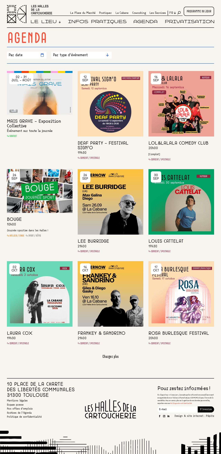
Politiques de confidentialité (181, 403)
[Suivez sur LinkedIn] (168, 416)
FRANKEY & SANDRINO (101, 333)
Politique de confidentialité (24, 417)
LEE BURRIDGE (93, 241)
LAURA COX (19, 333)
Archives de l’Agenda (19, 413)
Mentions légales (17, 401)
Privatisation (190, 22)
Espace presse (15, 405)
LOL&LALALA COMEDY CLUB (178, 143)
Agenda (145, 22)
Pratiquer (105, 13)
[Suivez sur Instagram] (164, 416)
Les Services (158, 13)
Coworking (139, 13)
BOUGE (14, 219)
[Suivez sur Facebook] (159, 416)
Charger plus (110, 357)
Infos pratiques (97, 22)
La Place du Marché (82, 13)
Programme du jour (199, 11)
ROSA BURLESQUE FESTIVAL (178, 333)
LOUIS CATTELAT (166, 241)
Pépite (210, 416)
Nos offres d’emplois (20, 409)
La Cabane (122, 13)
